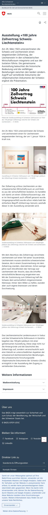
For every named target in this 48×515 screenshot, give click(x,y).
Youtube (37, 438)
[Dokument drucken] (39, 22)
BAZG (9, 14)
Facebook (9, 438)
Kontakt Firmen (10, 469)
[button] (44, 439)
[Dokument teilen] (45, 22)
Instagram (23, 438)
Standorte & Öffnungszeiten (15, 463)
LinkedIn (8, 443)
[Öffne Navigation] (44, 13)
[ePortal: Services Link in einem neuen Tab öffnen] (39, 3)
